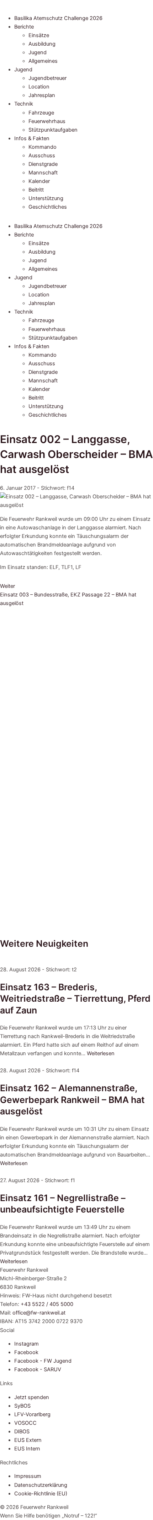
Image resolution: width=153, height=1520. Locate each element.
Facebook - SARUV (37, 1369)
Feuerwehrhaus (46, 121)
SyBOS (22, 1406)
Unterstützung (45, 198)
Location (38, 86)
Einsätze (38, 35)
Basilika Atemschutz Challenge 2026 (58, 18)
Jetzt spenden (31, 1397)
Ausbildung (42, 44)
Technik (23, 104)
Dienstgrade (43, 164)
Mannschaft (43, 172)
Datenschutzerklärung (40, 1485)
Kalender (39, 181)
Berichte (24, 27)
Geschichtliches (47, 207)
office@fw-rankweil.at (38, 1313)
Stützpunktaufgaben (53, 130)
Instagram (26, 1344)
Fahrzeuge (41, 113)
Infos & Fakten (31, 138)
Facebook (26, 1352)
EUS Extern (28, 1440)
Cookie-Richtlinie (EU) (40, 1493)
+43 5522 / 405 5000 (47, 1304)
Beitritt (36, 190)
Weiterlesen (101, 1053)
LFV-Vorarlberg (32, 1414)
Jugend (37, 52)
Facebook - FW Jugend (43, 1361)
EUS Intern (27, 1448)
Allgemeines (43, 61)
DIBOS (22, 1431)
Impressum (27, 1476)
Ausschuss (41, 155)
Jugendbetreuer (47, 78)
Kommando (42, 147)
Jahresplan (41, 95)
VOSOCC (25, 1423)
